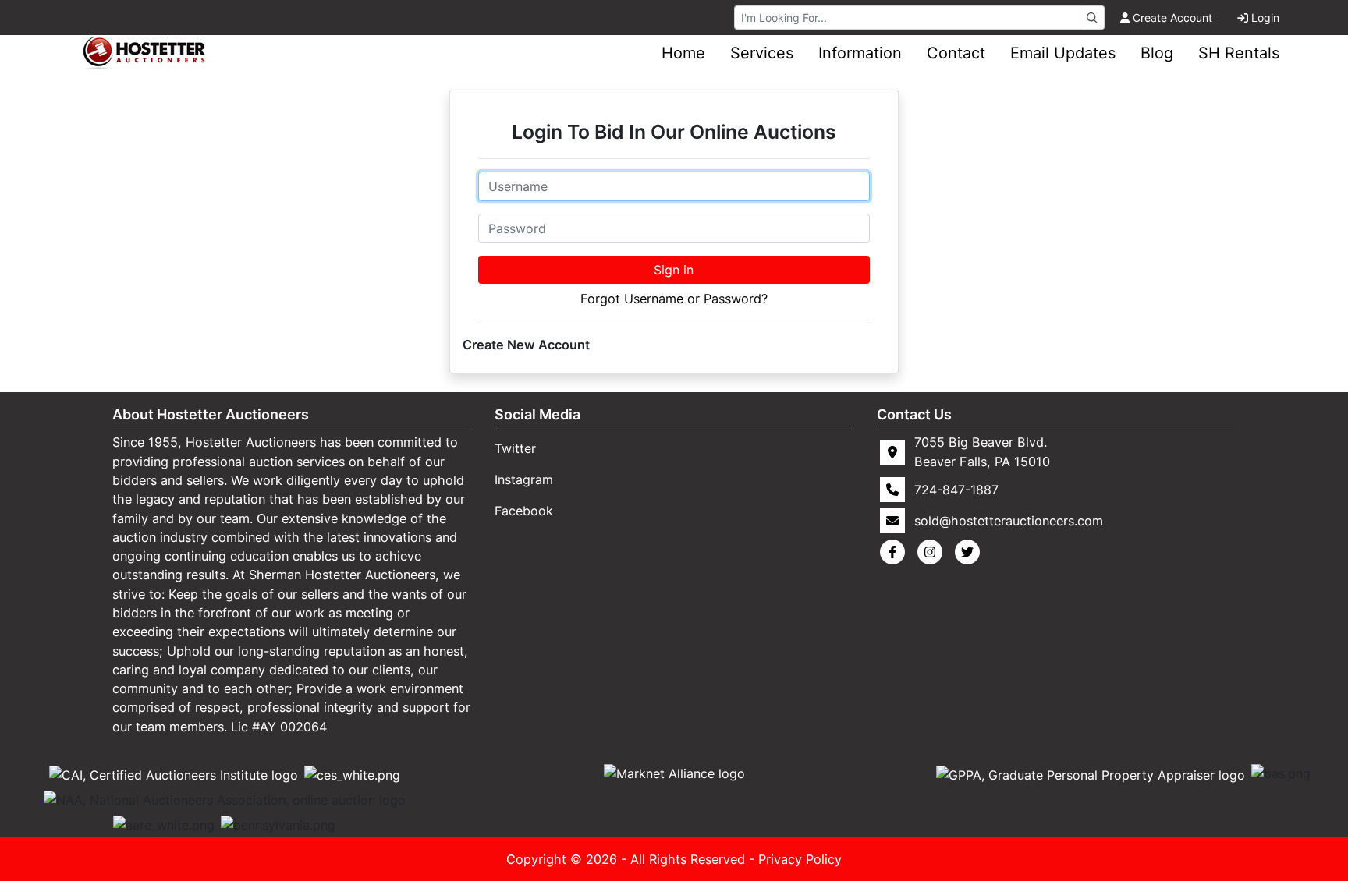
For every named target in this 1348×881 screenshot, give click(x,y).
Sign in (674, 270)
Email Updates (1063, 53)
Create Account (1172, 17)
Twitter (515, 448)
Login (1265, 17)
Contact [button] (956, 53)
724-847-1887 (956, 489)
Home (683, 53)
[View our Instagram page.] (933, 552)
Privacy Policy (800, 859)
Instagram (524, 479)
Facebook (524, 510)
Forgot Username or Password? (674, 298)
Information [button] (860, 53)
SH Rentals (1238, 53)
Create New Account (526, 344)
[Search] (1092, 17)
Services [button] (761, 53)
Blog (1156, 53)
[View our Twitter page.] (970, 552)
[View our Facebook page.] (895, 552)
